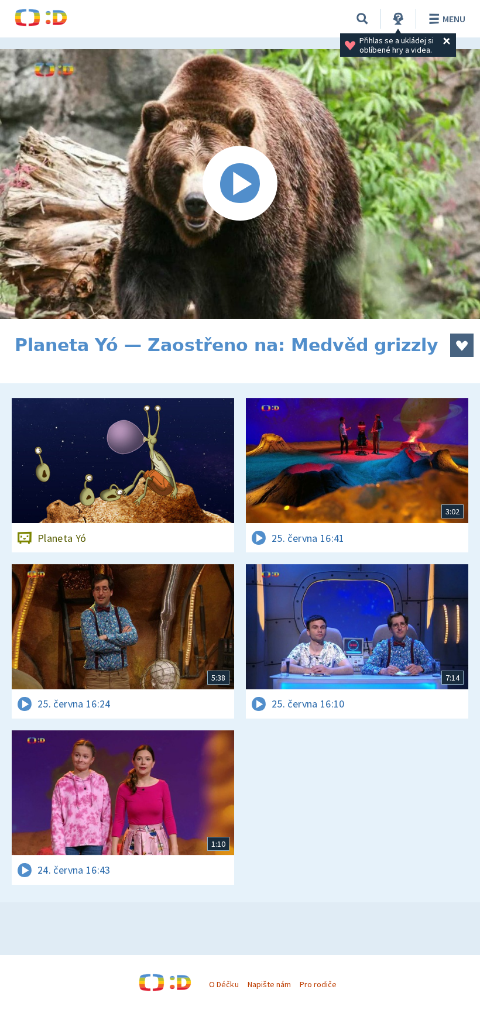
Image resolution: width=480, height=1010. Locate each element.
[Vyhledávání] (362, 18)
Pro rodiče (318, 984)
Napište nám (269, 984)
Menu (454, 19)
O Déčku (223, 984)
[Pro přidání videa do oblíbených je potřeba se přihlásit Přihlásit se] (462, 345)
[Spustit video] (240, 184)
